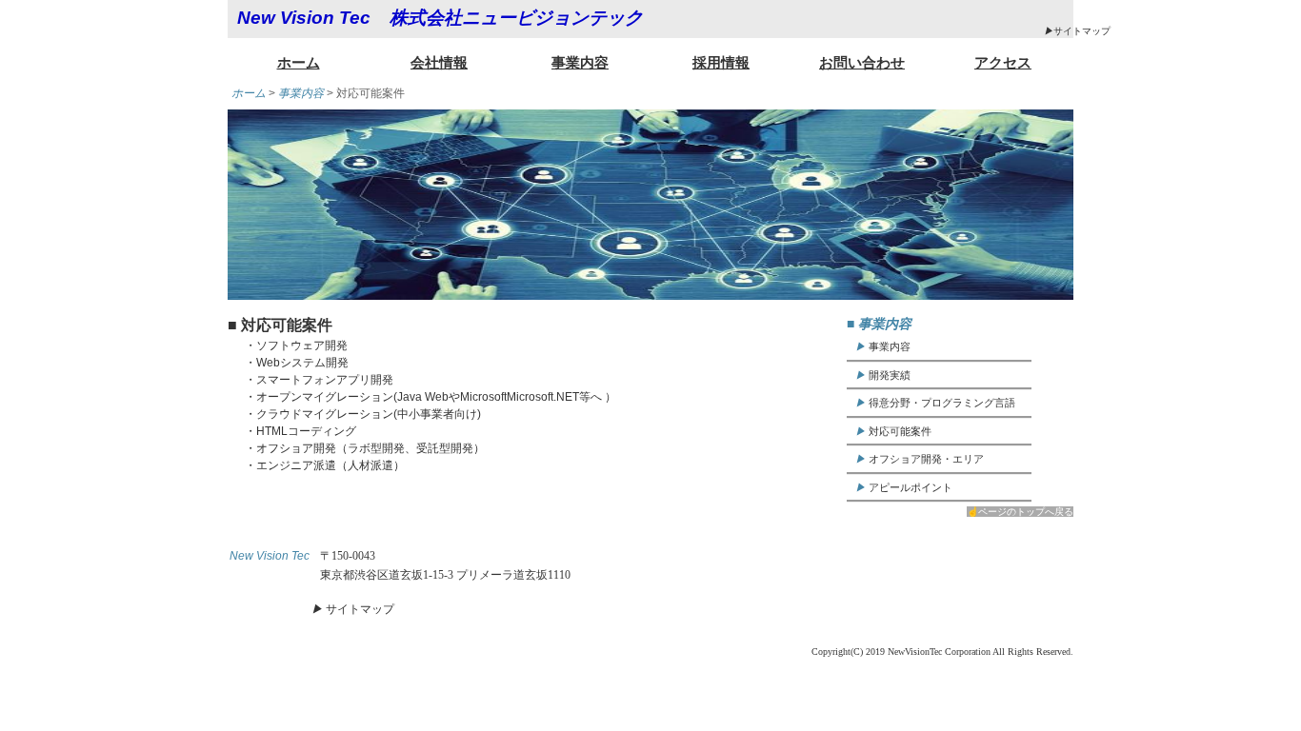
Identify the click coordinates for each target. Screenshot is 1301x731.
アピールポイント (903, 487)
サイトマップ (1077, 31)
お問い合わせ (862, 62)
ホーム (298, 62)
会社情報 (439, 62)
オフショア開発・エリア (919, 458)
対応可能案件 (893, 431)
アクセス (1002, 62)
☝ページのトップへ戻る (1020, 511)
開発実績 (883, 375)
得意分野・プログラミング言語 (935, 402)
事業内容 (580, 62)
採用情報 (721, 62)
